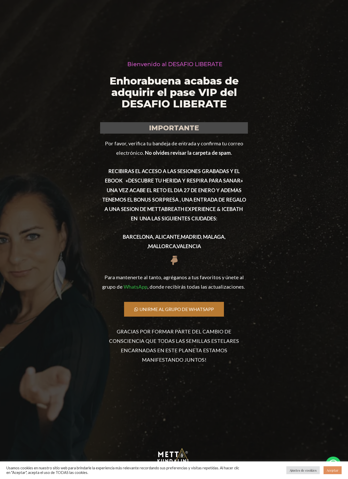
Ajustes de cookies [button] (303, 470)
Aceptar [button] (333, 470)
